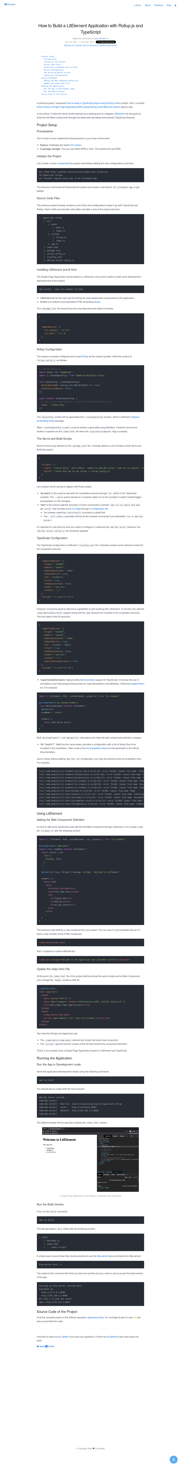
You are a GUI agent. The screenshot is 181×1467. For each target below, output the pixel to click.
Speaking (158, 5)
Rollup (85, 356)
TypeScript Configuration (56, 75)
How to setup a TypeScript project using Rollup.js (91, 103)
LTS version (75, 145)
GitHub (113, 1336)
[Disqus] (90, 1397)
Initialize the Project (55, 62)
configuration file (99, 508)
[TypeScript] (80, 45)
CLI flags (76, 508)
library (97, 301)
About (147, 5)
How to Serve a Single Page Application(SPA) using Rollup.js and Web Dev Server (78, 106)
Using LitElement (49, 78)
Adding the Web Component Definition (61, 81)
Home (137, 5)
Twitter (65, 1336)
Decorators (89, 679)
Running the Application (52, 86)
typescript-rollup (96, 1317)
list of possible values (97, 748)
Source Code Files (52, 65)
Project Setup (47, 56)
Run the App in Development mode (59, 89)
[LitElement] (93, 45)
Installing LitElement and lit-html (60, 67)
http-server (102, 1256)
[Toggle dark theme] (175, 5)
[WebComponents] (108, 45)
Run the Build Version (54, 91)
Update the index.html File (57, 83)
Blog (169, 5)
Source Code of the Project (54, 94)
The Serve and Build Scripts (57, 73)
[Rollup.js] (69, 45)
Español (11, 4)
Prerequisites (50, 59)
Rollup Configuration (54, 70)
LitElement (119, 113)
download (64, 163)
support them (137, 683)
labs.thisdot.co (101, 38)
